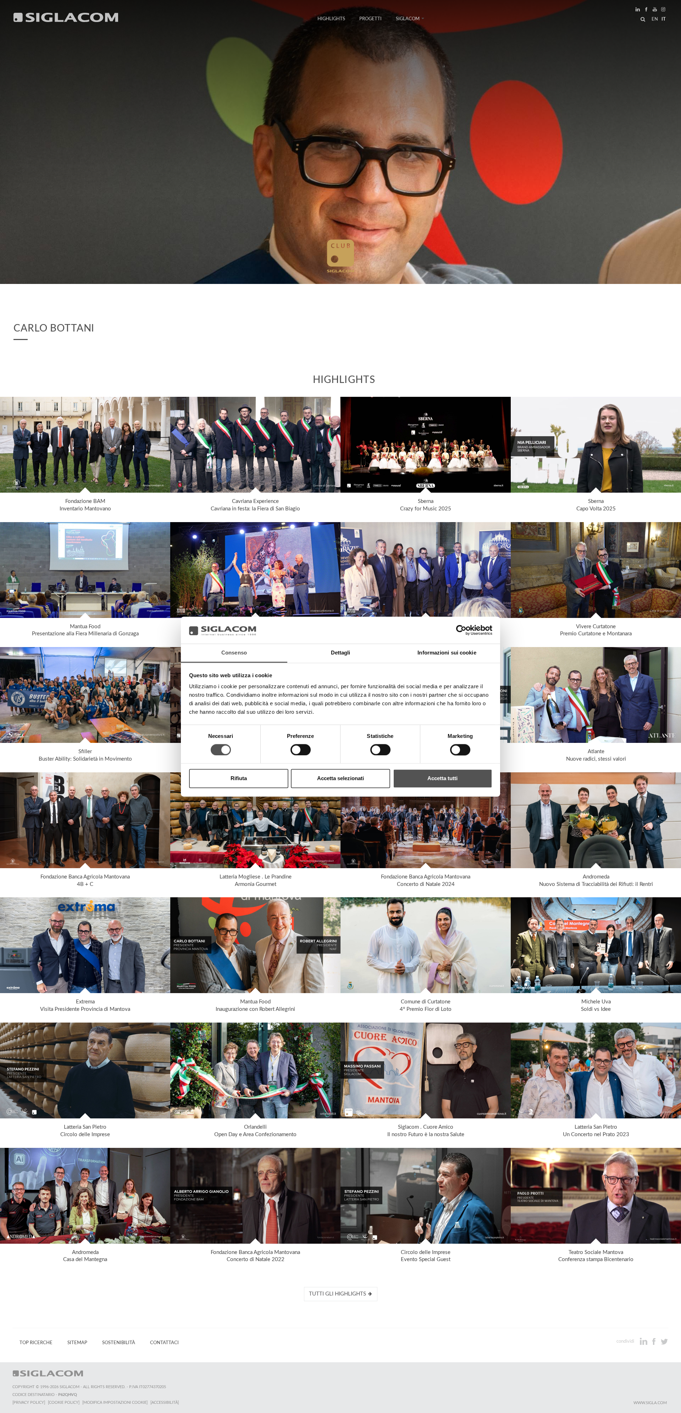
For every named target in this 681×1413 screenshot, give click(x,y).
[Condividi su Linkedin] (644, 1341)
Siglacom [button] (408, 19)
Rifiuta (239, 779)
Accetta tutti (442, 779)
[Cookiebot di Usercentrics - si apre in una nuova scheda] (461, 630)
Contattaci (164, 1343)
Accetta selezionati (340, 779)
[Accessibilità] (164, 1402)
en (655, 19)
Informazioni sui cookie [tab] (446, 653)
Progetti (370, 19)
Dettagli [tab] (340, 653)
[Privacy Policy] (28, 1402)
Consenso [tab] (234, 653)
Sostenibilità (118, 1343)
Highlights (331, 19)
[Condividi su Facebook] (654, 1341)
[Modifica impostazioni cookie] (115, 1402)
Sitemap (77, 1343)
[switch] (300, 749)
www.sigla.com (650, 1403)
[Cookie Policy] (63, 1402)
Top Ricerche (36, 1343)
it (663, 19)
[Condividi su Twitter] (664, 1341)
